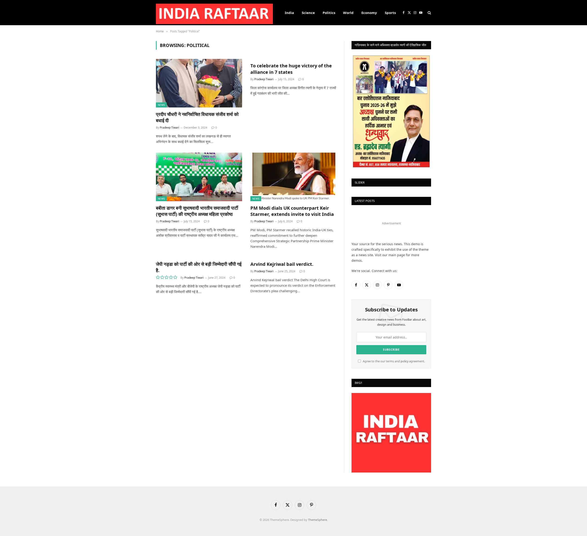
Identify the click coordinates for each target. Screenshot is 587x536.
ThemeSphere (317, 520)
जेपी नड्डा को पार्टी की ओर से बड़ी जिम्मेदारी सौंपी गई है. (198, 267)
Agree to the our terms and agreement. (393, 361)
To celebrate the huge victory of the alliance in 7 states (291, 69)
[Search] (429, 13)
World (348, 12)
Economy (369, 12)
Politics (329, 12)
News (161, 105)
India (289, 12)
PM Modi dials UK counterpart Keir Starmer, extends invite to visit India (292, 211)
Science (308, 12)
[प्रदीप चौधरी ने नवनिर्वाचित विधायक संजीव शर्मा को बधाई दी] (199, 83)
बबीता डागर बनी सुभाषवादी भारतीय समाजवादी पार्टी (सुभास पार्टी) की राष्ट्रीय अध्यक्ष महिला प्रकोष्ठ (197, 211)
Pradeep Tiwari (169, 127)
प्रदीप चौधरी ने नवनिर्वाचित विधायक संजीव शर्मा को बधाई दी (197, 117)
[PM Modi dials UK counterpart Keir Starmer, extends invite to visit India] (293, 177)
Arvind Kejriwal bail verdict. (281, 264)
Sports (390, 12)
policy (404, 361)
